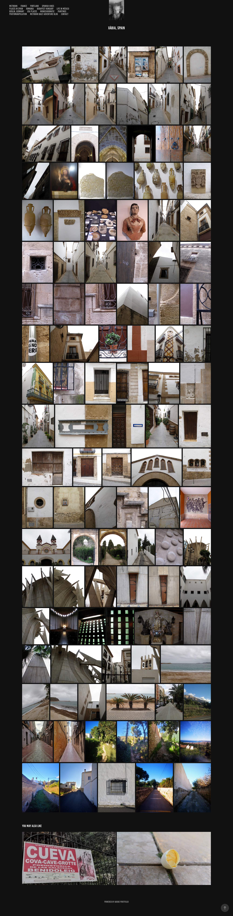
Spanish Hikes (48, 6)
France (24, 6)
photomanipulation (18, 14)
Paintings (62, 11)
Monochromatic (47, 11)
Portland (34, 6)
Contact (64, 14)
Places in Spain (16, 8)
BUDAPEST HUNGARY (45, 8)
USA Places (32, 11)
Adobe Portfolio (122, 901)
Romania (30, 8)
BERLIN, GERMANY (16, 11)
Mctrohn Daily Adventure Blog (44, 14)
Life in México (63, 8)
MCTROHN (13, 6)
